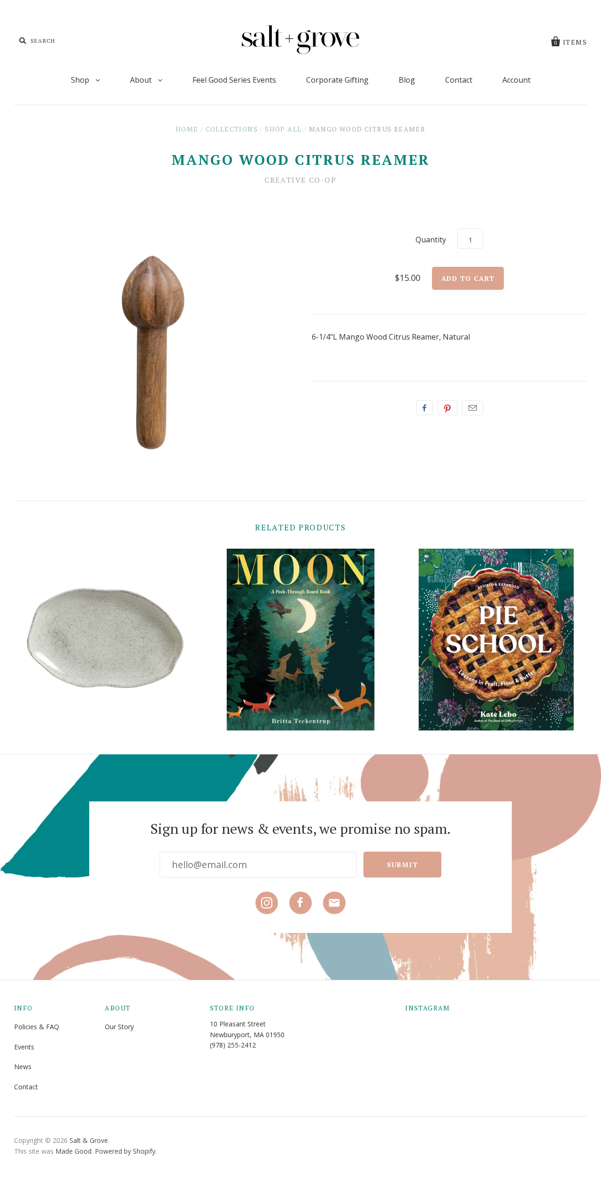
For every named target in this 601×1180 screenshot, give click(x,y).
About (142, 80)
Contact (458, 80)
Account (516, 80)
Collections (232, 128)
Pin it (447, 407)
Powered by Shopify (125, 1151)
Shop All (283, 128)
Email (472, 407)
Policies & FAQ (36, 1026)
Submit (402, 864)
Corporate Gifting (337, 80)
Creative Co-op (300, 180)
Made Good (73, 1151)
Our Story (119, 1026)
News (22, 1066)
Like (424, 407)
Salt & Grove (88, 1140)
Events (24, 1046)
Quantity (431, 239)
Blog (407, 80)
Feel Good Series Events (234, 80)
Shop (81, 80)
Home (187, 128)
